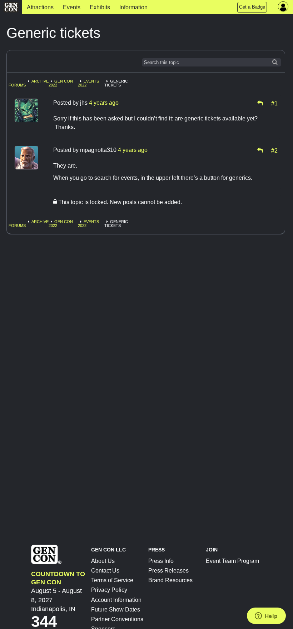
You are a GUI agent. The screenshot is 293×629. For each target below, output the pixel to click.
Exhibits (100, 7)
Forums (17, 85)
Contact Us (105, 571)
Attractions (40, 7)
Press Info (161, 561)
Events (71, 7)
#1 (274, 103)
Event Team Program (232, 561)
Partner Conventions (117, 619)
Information (133, 7)
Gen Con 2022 (61, 83)
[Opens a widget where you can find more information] (266, 616)
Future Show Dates (115, 609)
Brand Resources (170, 580)
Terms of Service (112, 580)
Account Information (116, 600)
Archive (40, 81)
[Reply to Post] (260, 103)
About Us (103, 561)
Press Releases (168, 571)
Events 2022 (88, 83)
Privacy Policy (109, 590)
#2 (274, 150)
